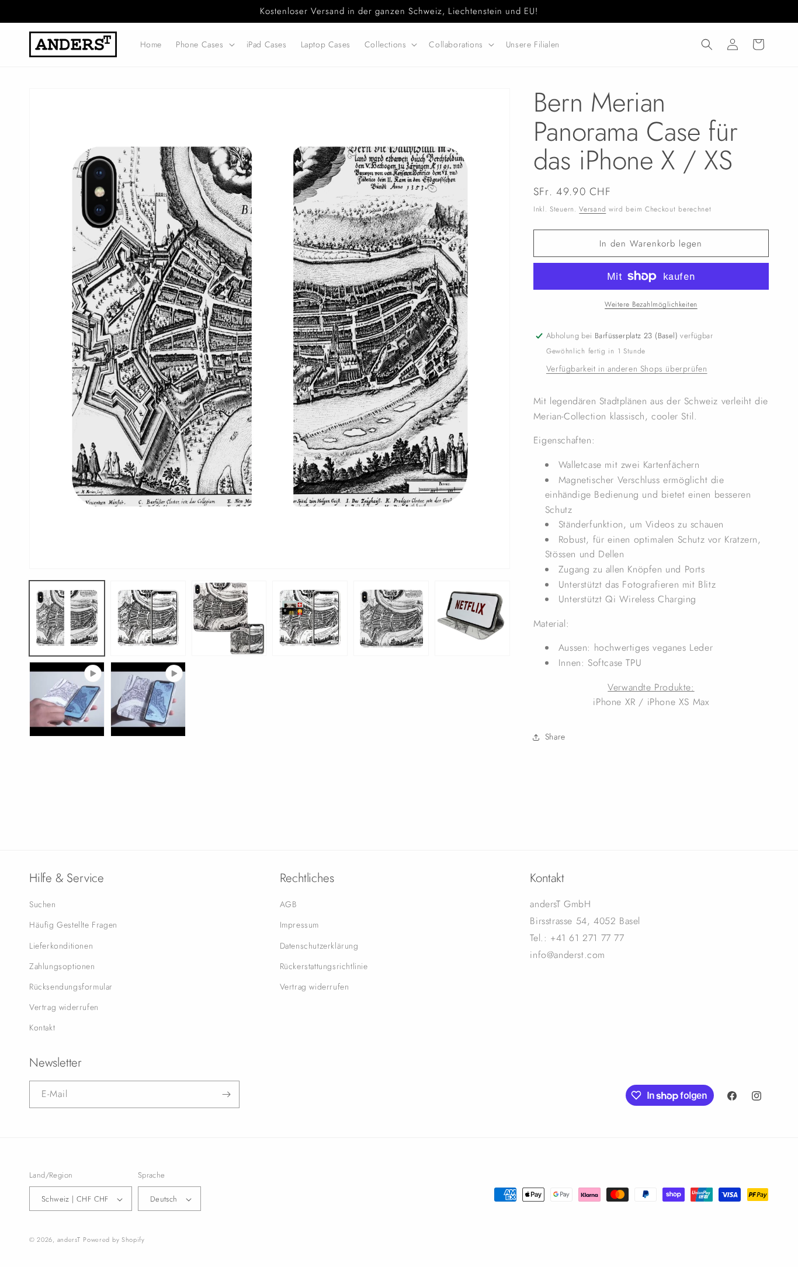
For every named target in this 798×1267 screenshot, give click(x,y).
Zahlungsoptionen (62, 966)
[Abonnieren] (226, 1094)
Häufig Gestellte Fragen (73, 925)
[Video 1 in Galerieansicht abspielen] (67, 699)
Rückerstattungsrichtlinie (324, 966)
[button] (204, 44)
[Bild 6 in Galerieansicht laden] (472, 618)
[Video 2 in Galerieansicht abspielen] (148, 699)
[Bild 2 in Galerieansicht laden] (148, 618)
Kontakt (42, 1028)
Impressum (299, 925)
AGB (288, 904)
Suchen (42, 904)
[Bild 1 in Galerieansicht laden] (67, 618)
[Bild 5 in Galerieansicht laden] (391, 618)
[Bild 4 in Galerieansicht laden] (310, 618)
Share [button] (555, 736)
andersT (69, 1240)
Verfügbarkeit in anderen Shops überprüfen (626, 368)
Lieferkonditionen (61, 946)
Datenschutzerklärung (319, 946)
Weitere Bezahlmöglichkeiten (651, 304)
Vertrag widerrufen (64, 1007)
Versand (592, 209)
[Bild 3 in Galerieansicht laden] (229, 618)
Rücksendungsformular (71, 986)
